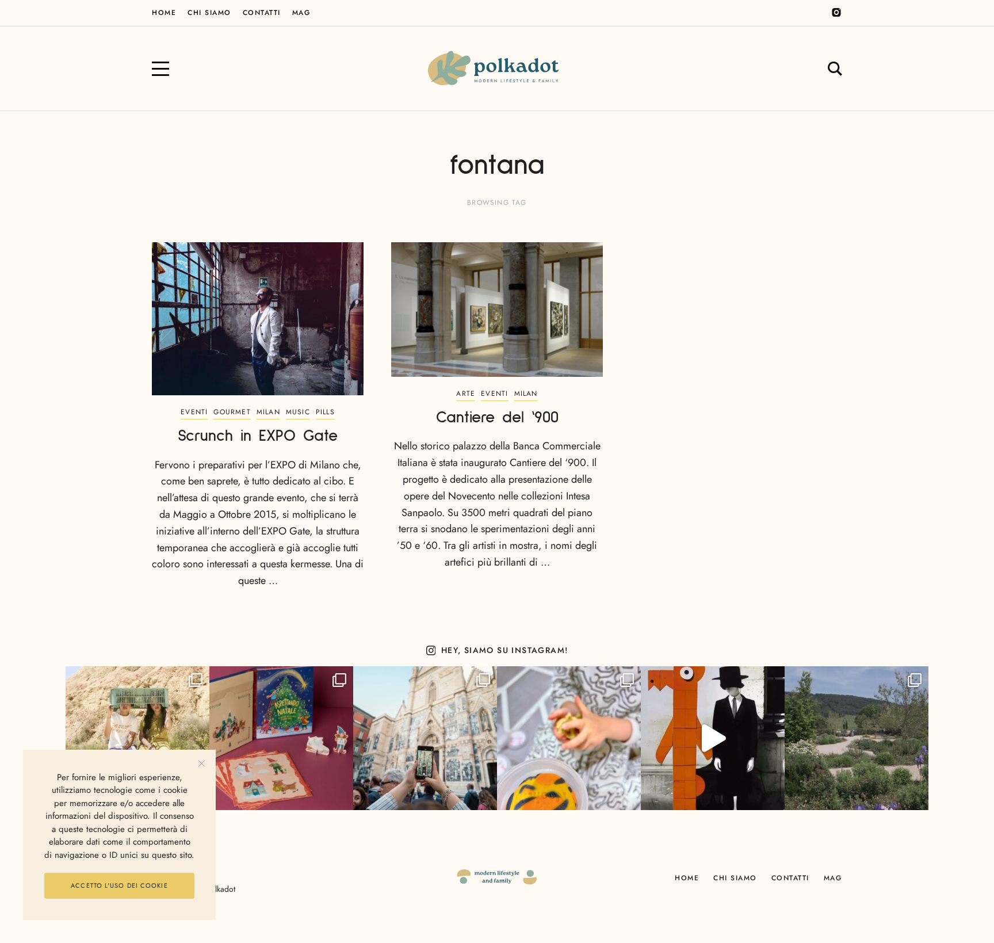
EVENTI (194, 412)
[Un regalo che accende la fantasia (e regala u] (569, 738)
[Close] (201, 763)
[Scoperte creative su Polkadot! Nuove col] (425, 738)
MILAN (268, 412)
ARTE (465, 393)
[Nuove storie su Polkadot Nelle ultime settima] (137, 738)
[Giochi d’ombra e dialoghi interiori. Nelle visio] (713, 738)
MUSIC (298, 412)
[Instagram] (836, 12)
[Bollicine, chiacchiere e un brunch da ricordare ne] (856, 738)
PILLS (325, 412)
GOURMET (231, 412)
